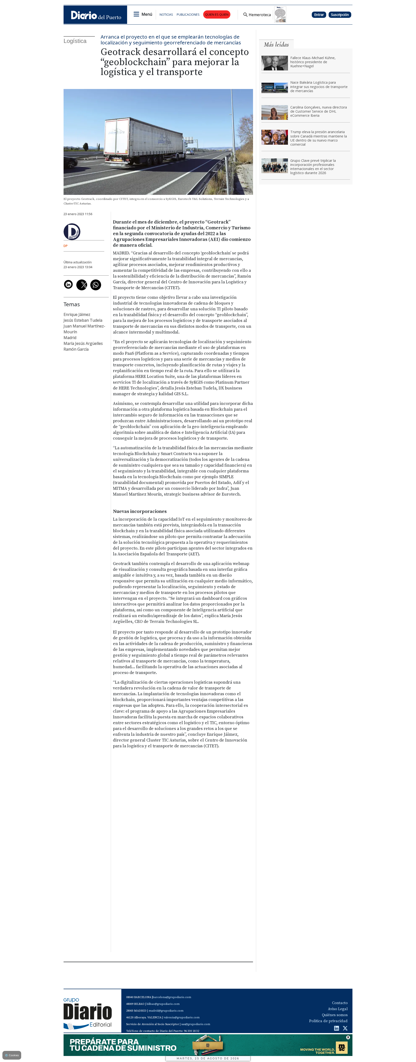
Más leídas (276, 44)
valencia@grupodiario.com (182, 1017)
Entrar (319, 14)
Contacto (340, 1003)
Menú (147, 14)
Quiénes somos (335, 1015)
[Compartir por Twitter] (81, 284)
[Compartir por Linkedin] (68, 284)
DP (66, 246)
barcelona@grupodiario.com (172, 997)
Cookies (12, 1055)
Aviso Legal (338, 1009)
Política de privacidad (328, 1021)
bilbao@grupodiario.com (163, 1004)
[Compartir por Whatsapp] (95, 284)
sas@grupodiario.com (195, 1024)
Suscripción (340, 14)
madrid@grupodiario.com (166, 1011)
